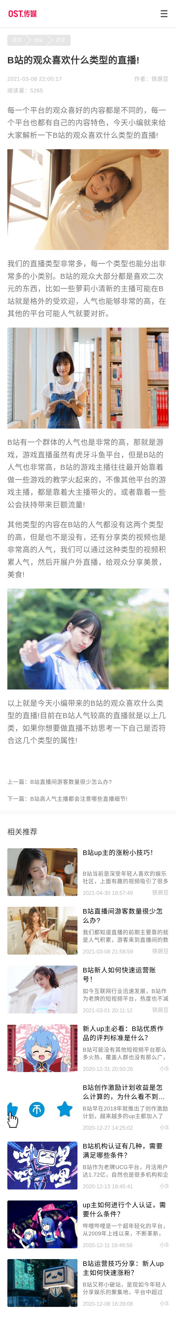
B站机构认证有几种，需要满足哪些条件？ (123, 1151)
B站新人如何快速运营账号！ (119, 974)
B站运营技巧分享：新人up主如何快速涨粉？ (123, 1268)
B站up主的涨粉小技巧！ (120, 852)
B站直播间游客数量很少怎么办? (123, 916)
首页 (17, 40)
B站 (39, 40)
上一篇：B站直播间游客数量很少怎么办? (59, 782)
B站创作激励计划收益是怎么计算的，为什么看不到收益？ (124, 1093)
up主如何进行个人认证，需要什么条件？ (124, 1209)
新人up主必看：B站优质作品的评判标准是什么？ (123, 1033)
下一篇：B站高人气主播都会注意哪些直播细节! (67, 799)
